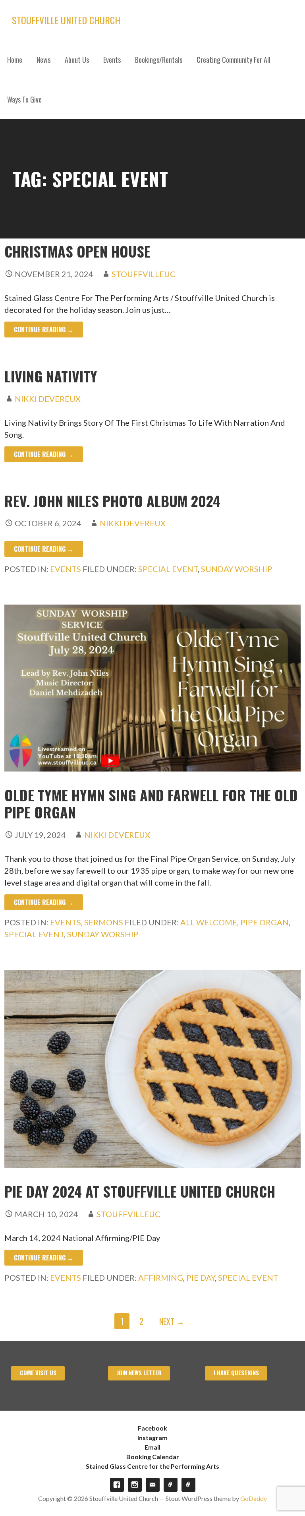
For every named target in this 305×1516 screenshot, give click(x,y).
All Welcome (208, 922)
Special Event (168, 569)
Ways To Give (24, 99)
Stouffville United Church (66, 20)
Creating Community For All (233, 59)
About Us (77, 59)
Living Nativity (50, 375)
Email (152, 1447)
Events (112, 59)
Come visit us (38, 1373)
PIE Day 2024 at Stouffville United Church (139, 1191)
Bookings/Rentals (158, 59)
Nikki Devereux (48, 398)
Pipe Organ (264, 922)
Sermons (103, 922)
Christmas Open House (77, 251)
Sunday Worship (236, 569)
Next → (171, 1321)
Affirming (160, 1277)
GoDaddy (253, 1498)
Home (14, 59)
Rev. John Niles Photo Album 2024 (112, 500)
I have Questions (236, 1373)
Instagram (152, 1437)
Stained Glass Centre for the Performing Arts (152, 1466)
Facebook (152, 1428)
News (43, 59)
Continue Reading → (43, 329)
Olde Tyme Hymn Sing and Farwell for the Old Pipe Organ (151, 803)
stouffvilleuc (144, 274)
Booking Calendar (152, 1456)
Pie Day (200, 1277)
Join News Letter (139, 1373)
